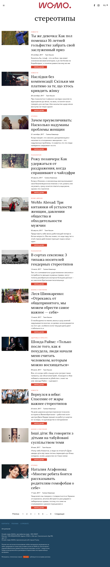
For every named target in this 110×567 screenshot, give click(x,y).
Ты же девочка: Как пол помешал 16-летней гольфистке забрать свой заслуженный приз (53, 43)
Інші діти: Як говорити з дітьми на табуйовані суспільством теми (52, 438)
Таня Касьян (49, 55)
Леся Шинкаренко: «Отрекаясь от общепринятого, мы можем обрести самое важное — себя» (50, 303)
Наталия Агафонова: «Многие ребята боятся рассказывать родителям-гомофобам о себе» (52, 479)
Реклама (14, 523)
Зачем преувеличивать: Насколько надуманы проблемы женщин (51, 125)
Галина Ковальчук (52, 134)
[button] (105, 5)
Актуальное (6, 529)
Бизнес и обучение (39, 290)
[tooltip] (94, 5)
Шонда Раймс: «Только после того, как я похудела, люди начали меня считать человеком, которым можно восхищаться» (51, 353)
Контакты (5, 523)
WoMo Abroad (37, 198)
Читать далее (39, 67)
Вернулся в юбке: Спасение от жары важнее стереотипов (49, 399)
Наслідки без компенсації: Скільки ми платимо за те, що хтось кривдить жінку (52, 84)
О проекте (25, 523)
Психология (36, 155)
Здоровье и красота (39, 338)
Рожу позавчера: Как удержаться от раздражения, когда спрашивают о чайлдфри (53, 166)
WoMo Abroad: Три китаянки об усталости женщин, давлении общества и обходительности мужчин (51, 214)
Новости (34, 32)
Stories (34, 116)
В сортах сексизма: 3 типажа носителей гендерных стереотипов (52, 259)
